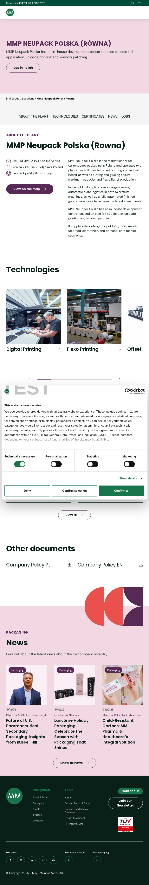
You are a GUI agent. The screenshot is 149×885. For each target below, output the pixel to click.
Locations (28, 98)
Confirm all (121, 490)
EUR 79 (23, 3)
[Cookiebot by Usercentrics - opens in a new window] (128, 391)
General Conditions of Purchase (76, 810)
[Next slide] (118, 379)
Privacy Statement (75, 818)
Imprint (69, 797)
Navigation (41, 790)
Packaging (38, 803)
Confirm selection (74, 490)
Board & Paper (40, 797)
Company (38, 820)
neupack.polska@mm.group (32, 173)
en (139, 3)
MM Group (13, 98)
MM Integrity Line (74, 823)
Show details (128, 478)
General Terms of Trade (77, 803)
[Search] (132, 3)
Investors (37, 814)
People (36, 809)
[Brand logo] (10, 12)
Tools (69, 790)
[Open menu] (136, 12)
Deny (27, 490)
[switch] (56, 464)
